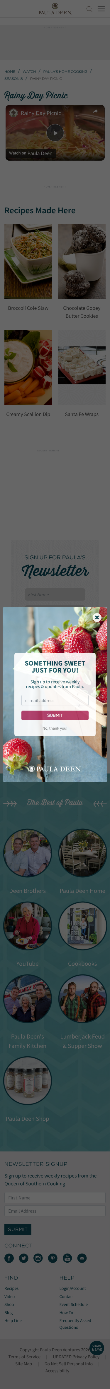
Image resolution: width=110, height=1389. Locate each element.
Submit (55, 715)
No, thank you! (55, 728)
